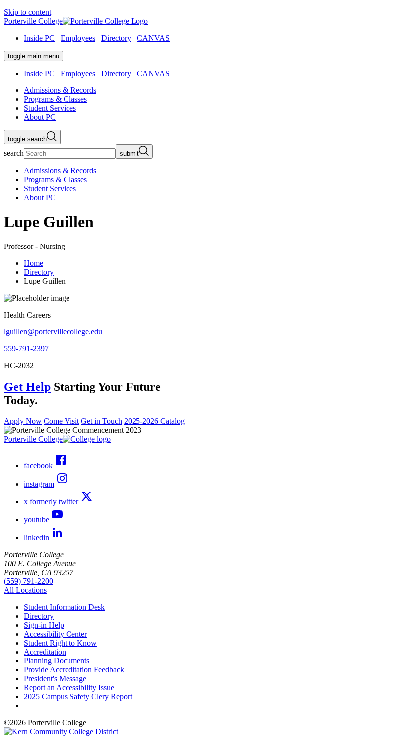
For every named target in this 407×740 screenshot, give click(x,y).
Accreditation (45, 652)
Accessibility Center (55, 634)
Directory (116, 38)
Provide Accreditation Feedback (74, 669)
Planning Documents (56, 661)
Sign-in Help (44, 625)
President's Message (55, 678)
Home (33, 263)
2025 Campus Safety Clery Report (78, 696)
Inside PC (39, 38)
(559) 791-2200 (28, 581)
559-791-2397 (26, 348)
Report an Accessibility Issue (69, 687)
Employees (78, 38)
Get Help (27, 386)
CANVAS (153, 38)
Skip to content (27, 12)
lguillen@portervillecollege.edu (53, 332)
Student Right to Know (60, 643)
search (14, 153)
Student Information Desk (64, 607)
